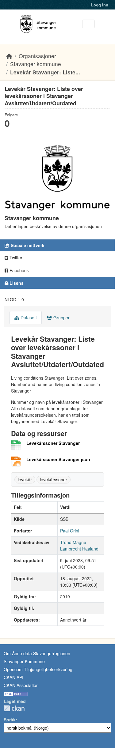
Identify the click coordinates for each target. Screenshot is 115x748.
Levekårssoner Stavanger (53, 443)
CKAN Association (21, 685)
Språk (10, 719)
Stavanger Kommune (24, 661)
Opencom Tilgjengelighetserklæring (38, 669)
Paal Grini (69, 531)
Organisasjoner (37, 56)
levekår (25, 479)
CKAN (14, 708)
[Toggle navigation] (88, 24)
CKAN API (13, 677)
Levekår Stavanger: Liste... (45, 72)
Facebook (18, 270)
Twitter (15, 257)
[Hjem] (9, 56)
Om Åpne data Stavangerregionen (37, 653)
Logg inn (99, 5)
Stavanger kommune (35, 64)
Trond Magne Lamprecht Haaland (79, 545)
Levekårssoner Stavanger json (58, 459)
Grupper (61, 317)
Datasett (28, 317)
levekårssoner (53, 479)
